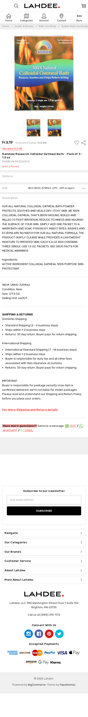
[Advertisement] (44, 445)
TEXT (72, 425)
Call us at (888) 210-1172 (44, 614)
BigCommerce (37, 684)
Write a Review (10, 166)
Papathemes (67, 684)
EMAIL (29, 430)
